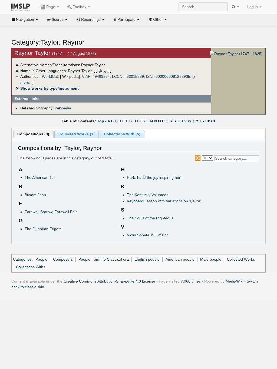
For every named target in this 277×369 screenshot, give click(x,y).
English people (147, 259)
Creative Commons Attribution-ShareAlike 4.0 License (109, 281)
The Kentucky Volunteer (147, 195)
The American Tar (40, 177)
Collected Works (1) (76, 134)
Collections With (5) (122, 134)
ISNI (149, 76)
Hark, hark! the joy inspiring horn (155, 177)
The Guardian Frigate (43, 229)
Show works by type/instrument (49, 88)
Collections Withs (30, 267)
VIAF (86, 76)
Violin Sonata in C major (147, 235)
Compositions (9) (33, 134)
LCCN (117, 76)
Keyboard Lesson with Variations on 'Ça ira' (164, 201)
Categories (22, 259)
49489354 (101, 76)
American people (180, 259)
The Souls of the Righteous (150, 218)
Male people (210, 259)
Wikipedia (63, 108)
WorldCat (50, 76)
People (41, 259)
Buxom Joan (35, 195)
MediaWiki (234, 281)
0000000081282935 (173, 76)
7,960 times (191, 281)
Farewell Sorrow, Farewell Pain (51, 212)
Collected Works (241, 259)
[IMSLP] (21, 7)
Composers (63, 259)
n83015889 (134, 76)
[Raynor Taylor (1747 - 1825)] (236, 53)
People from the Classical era (103, 259)
